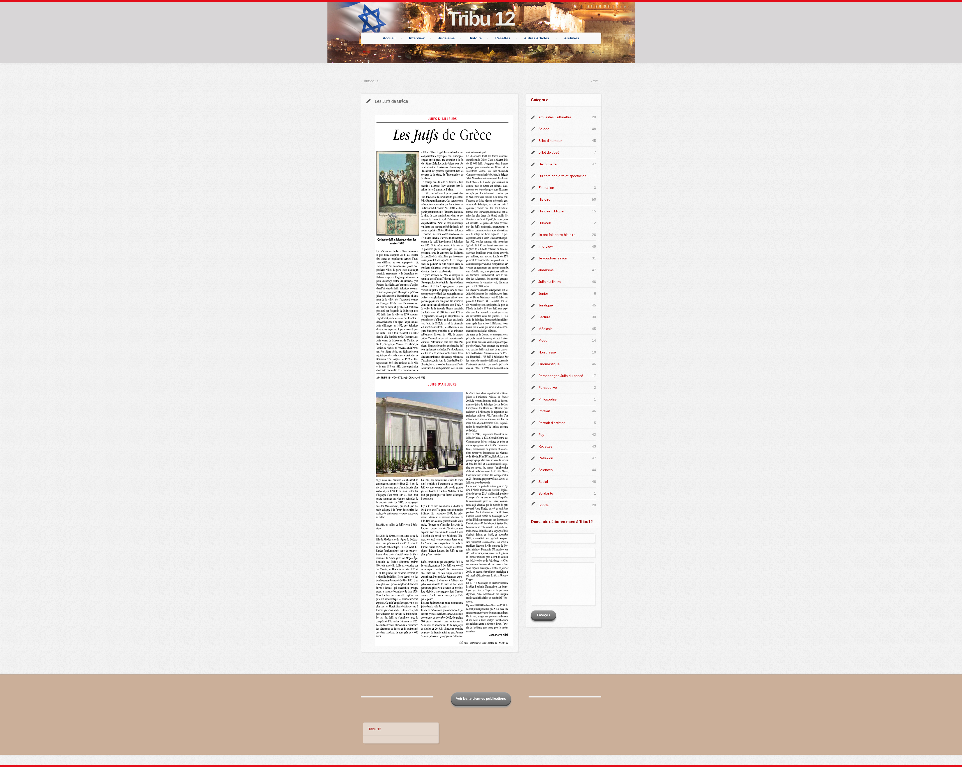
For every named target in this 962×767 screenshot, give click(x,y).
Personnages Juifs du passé (560, 376)
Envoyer (543, 615)
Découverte (547, 164)
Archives (571, 38)
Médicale (545, 329)
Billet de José (548, 152)
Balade (543, 129)
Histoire (475, 38)
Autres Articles (536, 38)
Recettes (502, 38)
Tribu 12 (481, 19)
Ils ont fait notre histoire (556, 235)
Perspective (547, 388)
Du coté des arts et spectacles (562, 176)
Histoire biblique (551, 211)
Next (595, 81)
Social (543, 482)
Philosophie (547, 399)
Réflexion (545, 458)
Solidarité (545, 493)
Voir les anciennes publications (481, 698)
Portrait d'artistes (551, 423)
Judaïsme (446, 38)
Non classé (547, 352)
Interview (417, 38)
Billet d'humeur (550, 141)
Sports (543, 505)
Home (366, 51)
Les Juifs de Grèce (391, 101)
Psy (541, 435)
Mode (542, 340)
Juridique (545, 305)
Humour (544, 223)
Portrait (544, 411)
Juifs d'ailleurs (549, 282)
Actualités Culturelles (554, 117)
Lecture (544, 317)
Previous (369, 81)
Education (546, 188)
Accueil (389, 38)
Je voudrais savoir (552, 258)
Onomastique (549, 364)
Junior (543, 293)
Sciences (545, 470)
